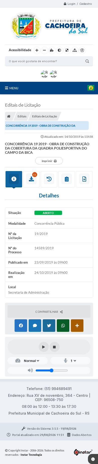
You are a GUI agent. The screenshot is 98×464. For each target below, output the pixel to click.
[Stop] (55, 347)
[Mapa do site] (74, 50)
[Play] (44, 347)
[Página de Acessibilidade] (82, 50)
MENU (13, 88)
